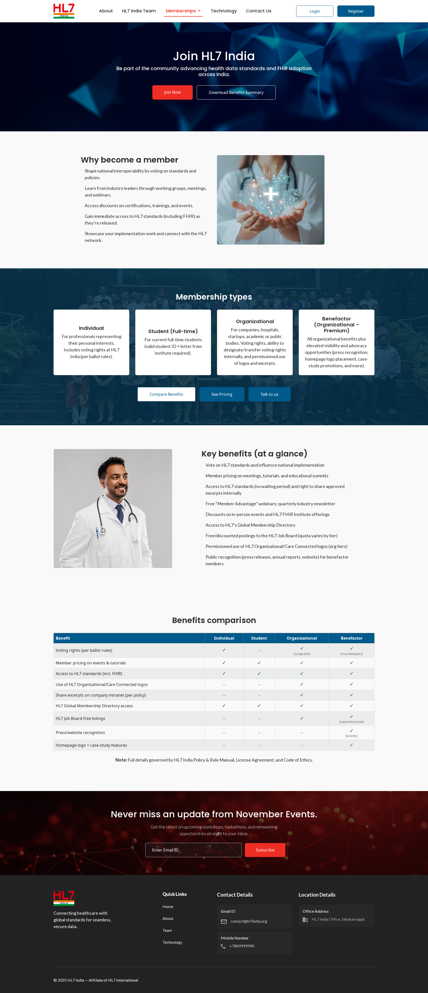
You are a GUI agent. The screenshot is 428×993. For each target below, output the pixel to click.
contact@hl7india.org (249, 921)
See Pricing (222, 394)
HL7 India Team (139, 11)
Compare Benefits (166, 394)
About (106, 11)
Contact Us (258, 11)
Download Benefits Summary (236, 92)
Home (167, 906)
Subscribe (265, 850)
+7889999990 (241, 945)
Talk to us (269, 394)
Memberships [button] (181, 11)
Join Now (172, 92)
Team (167, 930)
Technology (224, 11)
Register (356, 11)
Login (315, 11)
